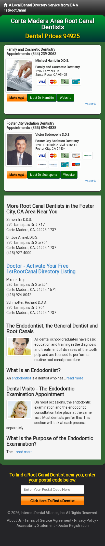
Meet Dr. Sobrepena (43, 175)
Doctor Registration (73, 525)
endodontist (21, 378)
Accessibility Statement (36, 525)
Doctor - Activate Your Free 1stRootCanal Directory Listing (40, 269)
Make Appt (16, 98)
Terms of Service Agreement (47, 520)
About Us (14, 520)
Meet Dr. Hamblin (42, 98)
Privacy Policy (85, 520)
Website (65, 98)
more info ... (91, 104)
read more (75, 378)
